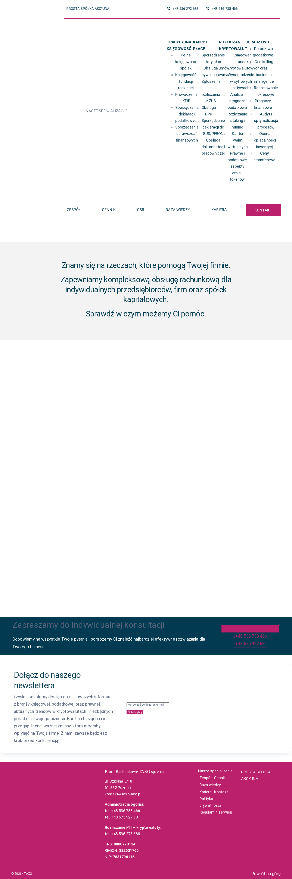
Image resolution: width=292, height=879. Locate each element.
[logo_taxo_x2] (29, 104)
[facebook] (271, 8)
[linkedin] (278, 8)
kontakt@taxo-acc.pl (123, 794)
